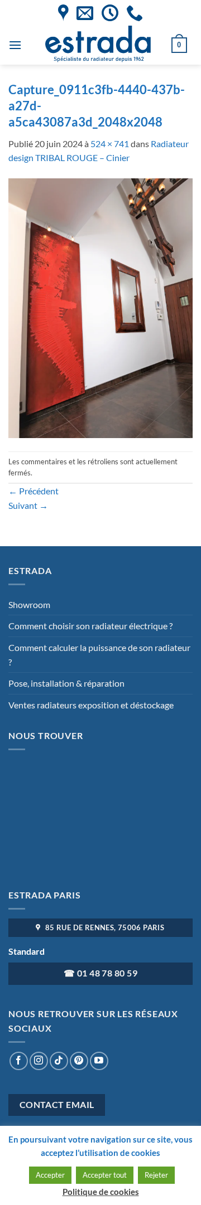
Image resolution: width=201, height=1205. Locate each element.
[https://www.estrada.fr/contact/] (84, 13)
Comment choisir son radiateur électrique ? (90, 625)
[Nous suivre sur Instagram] (39, 1061)
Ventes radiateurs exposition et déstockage (91, 704)
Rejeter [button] (156, 1174)
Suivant (28, 505)
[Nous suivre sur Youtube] (99, 1061)
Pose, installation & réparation (66, 683)
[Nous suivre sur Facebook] (18, 1061)
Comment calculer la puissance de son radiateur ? (99, 654)
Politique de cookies (101, 1192)
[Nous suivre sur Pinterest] (79, 1061)
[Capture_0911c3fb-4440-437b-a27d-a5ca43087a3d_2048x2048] (100, 307)
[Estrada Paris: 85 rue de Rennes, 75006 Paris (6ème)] (63, 13)
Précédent (33, 490)
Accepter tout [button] (105, 1174)
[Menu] (15, 45)
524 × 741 (109, 143)
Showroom (29, 604)
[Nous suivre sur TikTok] (59, 1061)
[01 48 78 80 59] (134, 13)
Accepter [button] (50, 1174)
